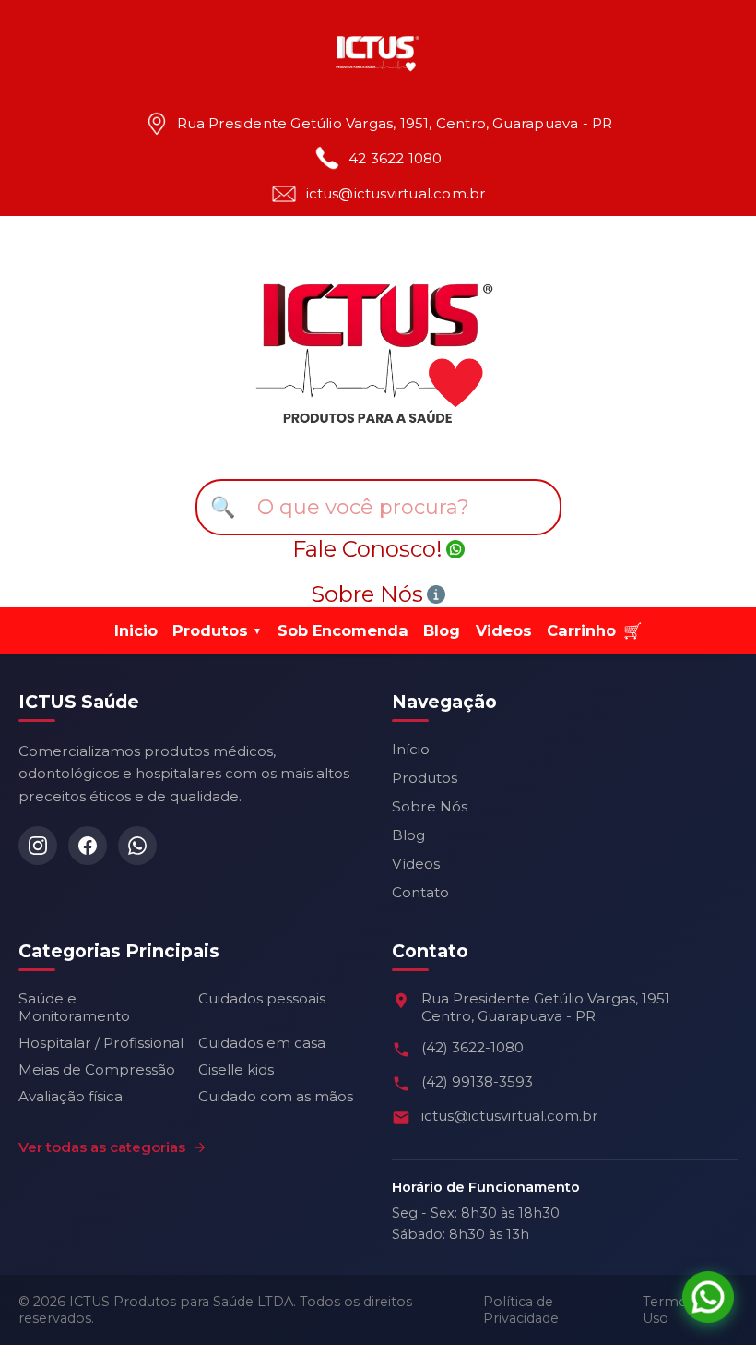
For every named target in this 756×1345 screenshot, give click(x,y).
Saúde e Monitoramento (74, 1007)
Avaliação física (70, 1096)
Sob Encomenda (343, 630)
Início (411, 749)
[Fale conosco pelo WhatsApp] (708, 1297)
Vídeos (416, 863)
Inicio (136, 630)
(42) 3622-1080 (472, 1047)
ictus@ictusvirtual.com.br (396, 194)
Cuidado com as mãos (275, 1096)
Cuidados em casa (261, 1042)
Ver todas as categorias (101, 1147)
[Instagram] (37, 845)
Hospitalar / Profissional (100, 1042)
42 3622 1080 (395, 159)
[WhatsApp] (137, 845)
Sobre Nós (367, 594)
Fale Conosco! (367, 548)
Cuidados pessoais (261, 998)
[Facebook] (87, 845)
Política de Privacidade (521, 1310)
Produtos (424, 778)
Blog (441, 630)
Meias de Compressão (96, 1069)
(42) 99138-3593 (477, 1081)
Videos (504, 630)
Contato (420, 892)
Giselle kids (236, 1069)
